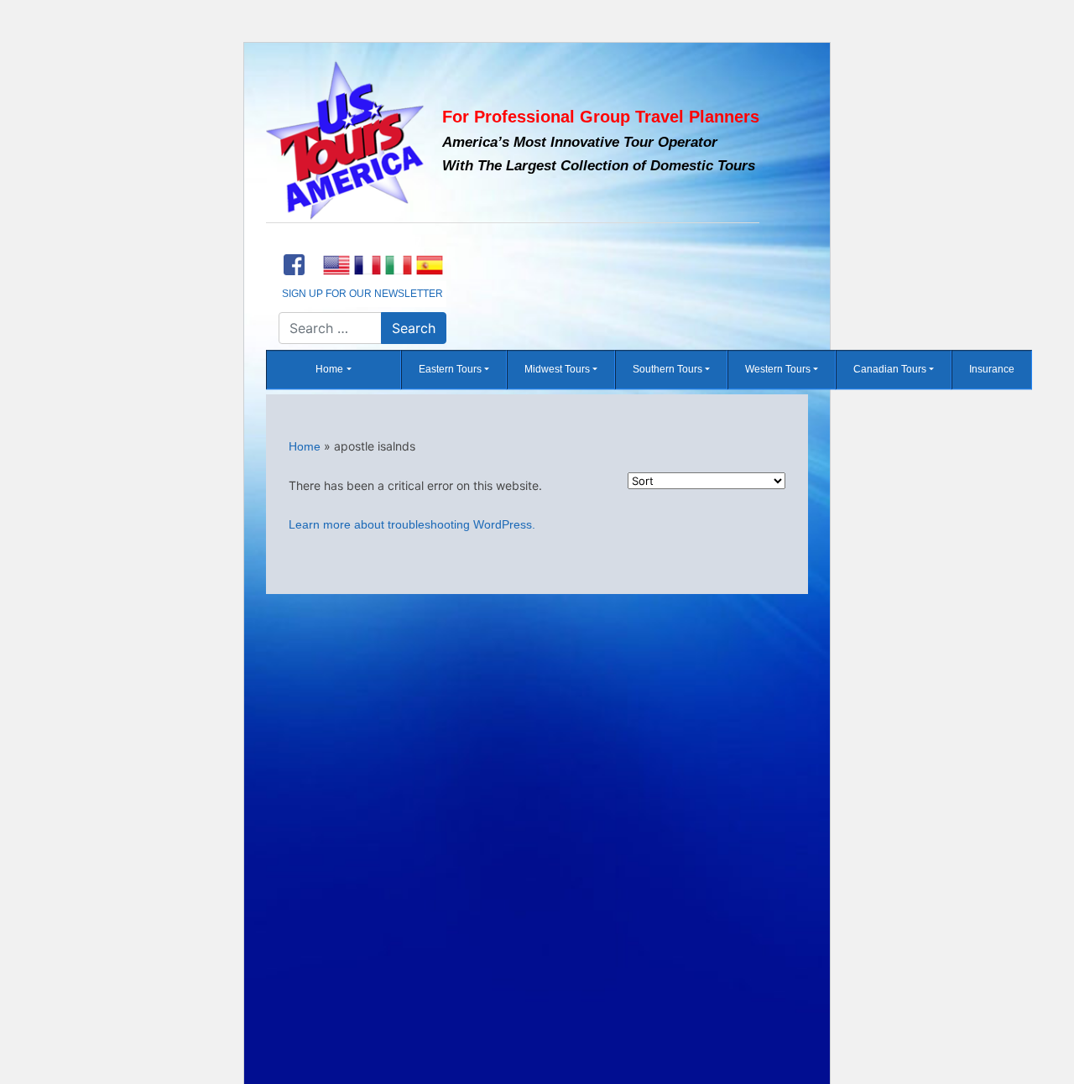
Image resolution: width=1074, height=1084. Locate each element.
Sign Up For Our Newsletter (362, 294)
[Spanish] (429, 265)
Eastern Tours (450, 370)
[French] (367, 265)
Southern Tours (667, 370)
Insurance (991, 370)
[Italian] (398, 265)
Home (329, 370)
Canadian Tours (889, 370)
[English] (336, 265)
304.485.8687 (362, 242)
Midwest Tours (557, 370)
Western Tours (778, 370)
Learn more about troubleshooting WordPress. (412, 524)
